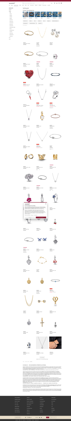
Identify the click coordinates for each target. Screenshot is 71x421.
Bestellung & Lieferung (17, 399)
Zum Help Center (17, 417)
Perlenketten (57, 371)
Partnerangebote (42, 404)
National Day (28, 413)
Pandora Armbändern (46, 378)
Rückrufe (41, 408)
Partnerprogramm (17, 408)
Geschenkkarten (42, 399)
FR (51, 417)
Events (52, 404)
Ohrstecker (41, 373)
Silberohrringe (49, 385)
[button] (9, 5)
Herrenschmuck (55, 368)
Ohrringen (28, 373)
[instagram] (25, 417)
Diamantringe (54, 381)
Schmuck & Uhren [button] (27, 361)
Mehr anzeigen (42, 357)
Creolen (48, 374)
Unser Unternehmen (53, 399)
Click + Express (16, 404)
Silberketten (54, 385)
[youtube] (29, 417)
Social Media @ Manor (29, 408)
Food (52, 406)
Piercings (34, 368)
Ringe (57, 380)
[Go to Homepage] (12, 3)
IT (54, 417)
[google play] (41, 417)
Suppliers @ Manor (17, 406)
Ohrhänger (26, 375)
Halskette (42, 371)
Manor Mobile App (29, 404)
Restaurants (52, 408)
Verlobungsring (25, 382)
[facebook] (27, 417)
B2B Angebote (41, 406)
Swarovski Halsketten (52, 371)
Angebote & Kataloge (29, 399)
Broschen (29, 368)
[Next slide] (59, 15)
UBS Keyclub (28, 406)
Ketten (27, 372)
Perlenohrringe (47, 373)
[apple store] (39, 417)
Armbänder (42, 377)
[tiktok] (31, 417)
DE (51, 3)
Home (23, 361)
